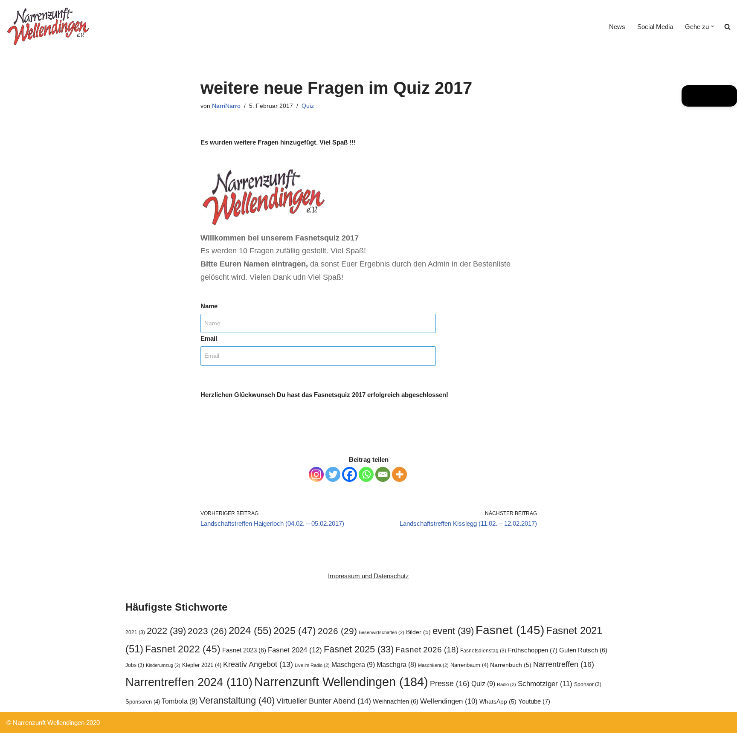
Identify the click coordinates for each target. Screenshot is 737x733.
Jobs (134, 665)
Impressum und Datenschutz (368, 575)
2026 (337, 631)
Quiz (308, 106)
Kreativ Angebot (258, 664)
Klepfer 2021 (201, 665)
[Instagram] (316, 474)
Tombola (179, 701)
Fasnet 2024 (295, 650)
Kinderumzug (163, 665)
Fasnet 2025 (359, 649)
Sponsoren (142, 701)
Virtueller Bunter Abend (323, 701)
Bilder (418, 632)
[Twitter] (332, 474)
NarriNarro (226, 106)
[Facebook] (349, 474)
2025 (294, 630)
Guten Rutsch (583, 650)
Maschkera (433, 665)
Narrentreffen (563, 664)
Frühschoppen (532, 650)
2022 (166, 631)
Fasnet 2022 (183, 649)
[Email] (382, 474)
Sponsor (587, 684)
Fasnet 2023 (244, 650)
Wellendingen (449, 701)
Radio (506, 684)
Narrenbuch (510, 665)
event (453, 631)
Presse (450, 683)
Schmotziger (545, 684)
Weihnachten (395, 701)
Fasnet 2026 (426, 649)
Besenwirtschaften (381, 632)
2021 (135, 632)
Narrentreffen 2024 (188, 682)
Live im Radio (312, 665)
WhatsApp (497, 701)
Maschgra (396, 664)
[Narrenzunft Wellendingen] (49, 26)
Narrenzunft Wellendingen (341, 682)
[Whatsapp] (366, 474)
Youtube (534, 701)
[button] (712, 26)
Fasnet (510, 630)
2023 (207, 631)
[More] (399, 474)
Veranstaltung (237, 700)
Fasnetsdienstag (483, 651)
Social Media (655, 26)
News (617, 26)
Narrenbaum (469, 665)
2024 (250, 630)
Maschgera (353, 664)
